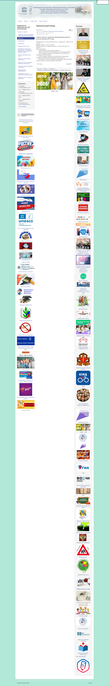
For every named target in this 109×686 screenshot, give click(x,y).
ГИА (83, 473)
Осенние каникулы (83, 460)
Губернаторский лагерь (83, 318)
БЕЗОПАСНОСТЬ (83, 309)
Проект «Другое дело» (25, 355)
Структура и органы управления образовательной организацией (25, 35)
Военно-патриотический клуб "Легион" (83, 368)
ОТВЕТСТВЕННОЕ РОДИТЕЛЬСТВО (83, 347)
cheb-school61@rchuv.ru (24, 104)
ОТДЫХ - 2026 (83, 432)
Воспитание (26, 370)
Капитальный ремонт (26, 286)
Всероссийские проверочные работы (83, 506)
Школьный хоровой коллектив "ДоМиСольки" (83, 404)
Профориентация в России (83, 335)
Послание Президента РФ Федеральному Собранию (83, 38)
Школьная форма (83, 237)
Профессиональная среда (83, 589)
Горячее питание (26, 410)
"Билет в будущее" (83, 280)
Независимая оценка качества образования (26, 136)
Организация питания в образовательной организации (25, 74)
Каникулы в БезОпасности (83, 521)
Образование (21, 41)
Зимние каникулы (83, 131)
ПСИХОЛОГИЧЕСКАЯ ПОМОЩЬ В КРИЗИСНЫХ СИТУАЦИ (83, 190)
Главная (20, 21)
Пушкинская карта (83, 203)
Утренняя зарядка (83, 616)
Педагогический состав (23, 46)
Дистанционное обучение (83, 119)
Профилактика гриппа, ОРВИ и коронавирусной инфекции (83, 106)
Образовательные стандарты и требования (25, 78)
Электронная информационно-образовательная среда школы (83, 290)
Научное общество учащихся (26, 271)
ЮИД (83, 386)
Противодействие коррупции (26, 335)
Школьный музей (26, 241)
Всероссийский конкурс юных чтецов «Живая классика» (26, 380)
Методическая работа (83, 144)
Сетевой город (33, 21)
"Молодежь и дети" (83, 422)
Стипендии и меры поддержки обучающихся (25, 66)
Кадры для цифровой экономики (83, 640)
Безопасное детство (26, 168)
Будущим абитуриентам (26, 305)
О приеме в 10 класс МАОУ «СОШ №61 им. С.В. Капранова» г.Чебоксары (83, 252)
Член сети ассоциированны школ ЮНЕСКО (26, 229)
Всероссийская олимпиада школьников (83, 485)
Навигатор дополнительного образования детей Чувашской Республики (25, 121)
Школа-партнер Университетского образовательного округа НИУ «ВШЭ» (26, 348)
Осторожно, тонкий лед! (83, 94)
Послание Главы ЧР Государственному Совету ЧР (83, 52)
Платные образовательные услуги (24, 55)
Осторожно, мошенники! (83, 212)
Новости (26, 21)
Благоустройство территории (83, 532)
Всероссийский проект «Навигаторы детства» (25, 398)
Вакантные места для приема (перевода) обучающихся (25, 63)
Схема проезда (22, 106)
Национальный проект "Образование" (83, 653)
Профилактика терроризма (26, 153)
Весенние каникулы (83, 154)
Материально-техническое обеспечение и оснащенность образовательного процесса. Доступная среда (25, 50)
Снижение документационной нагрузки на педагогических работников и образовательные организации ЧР (83, 269)
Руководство (21, 43)
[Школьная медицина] (83, 437)
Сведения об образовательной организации (52, 31)
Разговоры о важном (26, 195)
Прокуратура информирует (83, 542)
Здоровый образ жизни (83, 574)
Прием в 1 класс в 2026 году (83, 67)
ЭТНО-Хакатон (83, 179)
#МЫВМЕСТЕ (83, 227)
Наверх (90, 683)
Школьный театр (26, 251)
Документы (20, 38)
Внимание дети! (83, 557)
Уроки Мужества (26, 211)
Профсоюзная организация (25, 320)
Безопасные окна (83, 165)
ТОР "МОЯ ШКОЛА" (81, 656)
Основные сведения (23, 32)
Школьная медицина (83, 628)
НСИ (83, 495)
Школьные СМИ (26, 262)
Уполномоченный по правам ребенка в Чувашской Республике (83, 79)
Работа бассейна (43, 21)
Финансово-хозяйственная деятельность (24, 59)
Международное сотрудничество (22, 70)
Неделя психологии (83, 221)
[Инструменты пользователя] (70, 30)
